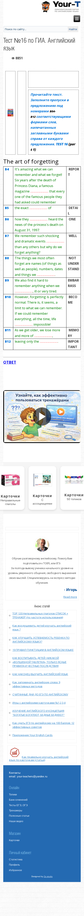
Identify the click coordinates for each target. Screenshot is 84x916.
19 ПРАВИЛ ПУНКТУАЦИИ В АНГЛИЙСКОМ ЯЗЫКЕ (43, 650)
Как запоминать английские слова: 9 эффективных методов (36, 684)
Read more (70, 597)
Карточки (14, 840)
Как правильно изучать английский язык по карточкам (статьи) (39, 758)
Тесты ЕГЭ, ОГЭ (18, 805)
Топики (13, 794)
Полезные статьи (19, 815)
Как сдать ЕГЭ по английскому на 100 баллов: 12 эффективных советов (43, 725)
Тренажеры (15, 810)
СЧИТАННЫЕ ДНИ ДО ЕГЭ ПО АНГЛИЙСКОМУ (40, 694)
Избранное (15, 870)
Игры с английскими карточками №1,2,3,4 (38, 703)
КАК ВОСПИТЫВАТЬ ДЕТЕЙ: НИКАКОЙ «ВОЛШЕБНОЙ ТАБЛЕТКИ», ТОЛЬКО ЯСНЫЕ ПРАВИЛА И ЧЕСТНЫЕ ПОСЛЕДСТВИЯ (39, 662)
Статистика (15, 859)
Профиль (14, 864)
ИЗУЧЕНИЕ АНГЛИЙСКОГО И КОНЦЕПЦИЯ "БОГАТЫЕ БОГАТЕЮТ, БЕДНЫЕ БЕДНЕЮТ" (38, 713)
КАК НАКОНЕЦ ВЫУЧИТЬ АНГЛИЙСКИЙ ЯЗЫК (40, 674)
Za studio (48, 876)
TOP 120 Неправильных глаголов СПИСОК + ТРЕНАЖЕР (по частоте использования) (40, 615)
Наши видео (16, 821)
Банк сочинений (18, 799)
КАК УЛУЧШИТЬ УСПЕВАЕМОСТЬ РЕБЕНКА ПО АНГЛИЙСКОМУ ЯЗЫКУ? (41, 640)
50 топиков (74, 499)
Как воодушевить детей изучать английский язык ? (41, 627)
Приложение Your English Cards (32, 735)
